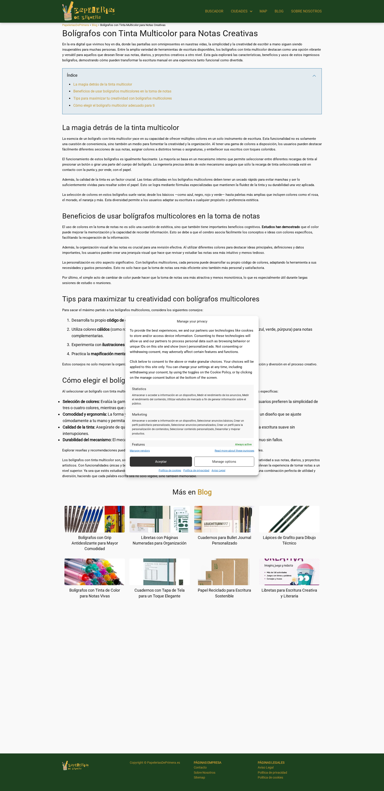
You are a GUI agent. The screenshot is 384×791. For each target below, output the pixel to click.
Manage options (224, 462)
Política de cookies (170, 470)
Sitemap (199, 777)
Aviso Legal (218, 470)
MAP (263, 11)
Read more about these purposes (234, 450)
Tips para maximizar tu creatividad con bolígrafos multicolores (122, 98)
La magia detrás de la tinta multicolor (102, 84)
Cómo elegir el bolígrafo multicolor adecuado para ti (114, 105)
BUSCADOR (214, 11)
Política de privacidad (196, 470)
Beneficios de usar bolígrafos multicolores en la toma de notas (122, 91)
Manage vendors (140, 450)
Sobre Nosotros (204, 772)
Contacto (200, 767)
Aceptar (161, 462)
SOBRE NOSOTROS (306, 11)
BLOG (279, 11)
